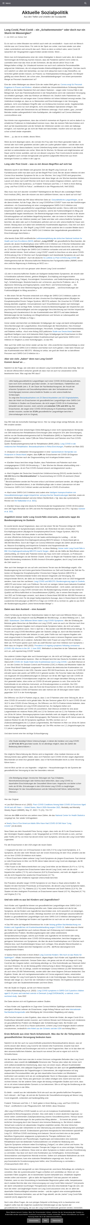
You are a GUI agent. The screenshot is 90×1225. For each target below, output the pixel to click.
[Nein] (87, 1217)
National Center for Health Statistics (70, 815)
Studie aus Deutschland (62, 331)
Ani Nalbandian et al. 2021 (25, 501)
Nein (45, 1220)
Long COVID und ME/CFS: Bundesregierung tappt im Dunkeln (59, 581)
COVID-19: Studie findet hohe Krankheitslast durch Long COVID (40, 662)
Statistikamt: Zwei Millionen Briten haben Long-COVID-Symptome (36, 621)
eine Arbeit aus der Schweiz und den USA (44, 1028)
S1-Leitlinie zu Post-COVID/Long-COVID (60, 258)
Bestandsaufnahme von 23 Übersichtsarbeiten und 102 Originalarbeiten (49, 398)
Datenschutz (57, 1220)
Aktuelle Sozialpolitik (45, 12)
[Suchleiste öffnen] (85, 3)
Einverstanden (33, 1220)
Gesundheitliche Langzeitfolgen (64, 200)
